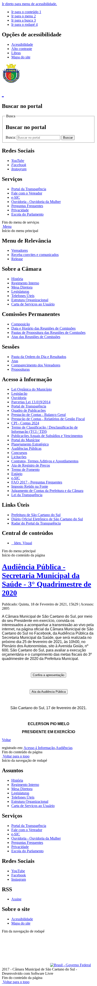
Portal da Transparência (28, 189)
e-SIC (15, 197)
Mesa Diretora (21, 287)
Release (17, 259)
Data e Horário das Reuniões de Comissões (43, 328)
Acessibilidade (22, 44)
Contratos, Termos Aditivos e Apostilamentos (44, 461)
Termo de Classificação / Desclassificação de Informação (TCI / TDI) (44, 429)
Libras (16, 53)
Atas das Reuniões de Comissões (35, 337)
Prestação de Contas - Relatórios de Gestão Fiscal (48, 419)
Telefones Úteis (22, 296)
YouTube (18, 871)
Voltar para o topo (15, 756)
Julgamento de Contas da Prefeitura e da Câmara (47, 491)
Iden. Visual (22, 543)
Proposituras (20, 369)
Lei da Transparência (26, 495)
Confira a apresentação (48, 675)
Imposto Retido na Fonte (29, 486)
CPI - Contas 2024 (25, 423)
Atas (14, 361)
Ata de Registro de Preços (30, 465)
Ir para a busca (23, 20)
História (17, 279)
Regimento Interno (25, 283)
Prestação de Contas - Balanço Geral (38, 415)
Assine (16, 899)
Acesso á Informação (39, 748)
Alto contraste (21, 49)
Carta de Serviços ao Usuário (33, 304)
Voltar (6, 740)
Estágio (16, 474)
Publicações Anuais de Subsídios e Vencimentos (47, 436)
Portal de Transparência (28, 406)
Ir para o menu (23, 16)
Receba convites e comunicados (35, 255)
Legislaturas (20, 291)
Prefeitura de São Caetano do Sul (36, 515)
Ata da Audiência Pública (49, 691)
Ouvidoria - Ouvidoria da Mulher (36, 202)
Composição (20, 324)
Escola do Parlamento (27, 214)
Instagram (18, 879)
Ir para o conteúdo (26, 12)
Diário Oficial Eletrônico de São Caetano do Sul (47, 519)
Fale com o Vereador (26, 193)
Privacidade (20, 210)
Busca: (11, 137)
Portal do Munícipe (25, 440)
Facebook (18, 875)
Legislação (19, 394)
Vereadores (19, 250)
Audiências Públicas (26, 448)
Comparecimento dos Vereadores (35, 365)
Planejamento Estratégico (30, 444)
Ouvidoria (18, 398)
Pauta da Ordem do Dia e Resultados (38, 357)
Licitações (18, 457)
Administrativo (13, 940)
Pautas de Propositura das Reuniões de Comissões (48, 333)
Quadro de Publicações (28, 410)
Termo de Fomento (25, 470)
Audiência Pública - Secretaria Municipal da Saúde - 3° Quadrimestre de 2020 (46, 580)
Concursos (19, 453)
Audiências (64, 748)
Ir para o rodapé (24, 25)
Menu (7, 226)
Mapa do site (20, 57)
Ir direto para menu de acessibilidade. (29, 4)
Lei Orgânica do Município (31, 389)
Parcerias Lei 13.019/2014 (30, 402)
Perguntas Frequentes (27, 206)
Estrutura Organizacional (29, 300)
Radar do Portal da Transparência (36, 523)
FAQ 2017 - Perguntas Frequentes (36, 482)
